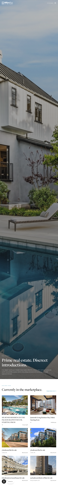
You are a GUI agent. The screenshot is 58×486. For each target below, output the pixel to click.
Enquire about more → (51, 391)
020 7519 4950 (50, 3)
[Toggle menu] (55, 3)
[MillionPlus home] (7, 3)
